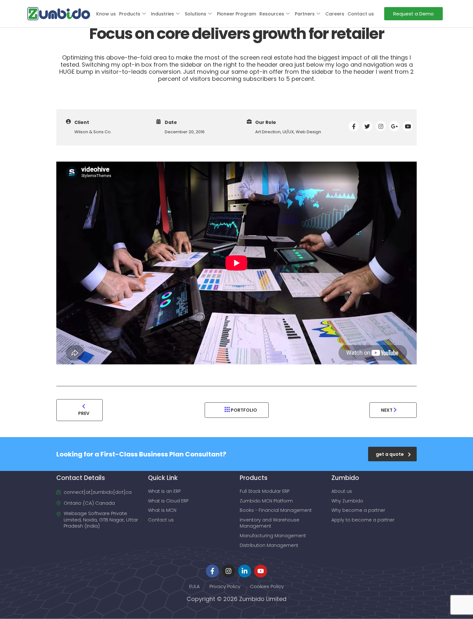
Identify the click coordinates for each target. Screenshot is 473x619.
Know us (106, 14)
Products (129, 14)
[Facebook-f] (212, 571)
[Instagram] (228, 571)
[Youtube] (260, 571)
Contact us (361, 14)
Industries (162, 14)
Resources (271, 14)
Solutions (195, 14)
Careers (334, 14)
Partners (305, 14)
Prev (83, 413)
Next (387, 410)
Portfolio (243, 410)
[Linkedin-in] (244, 571)
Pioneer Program (236, 14)
